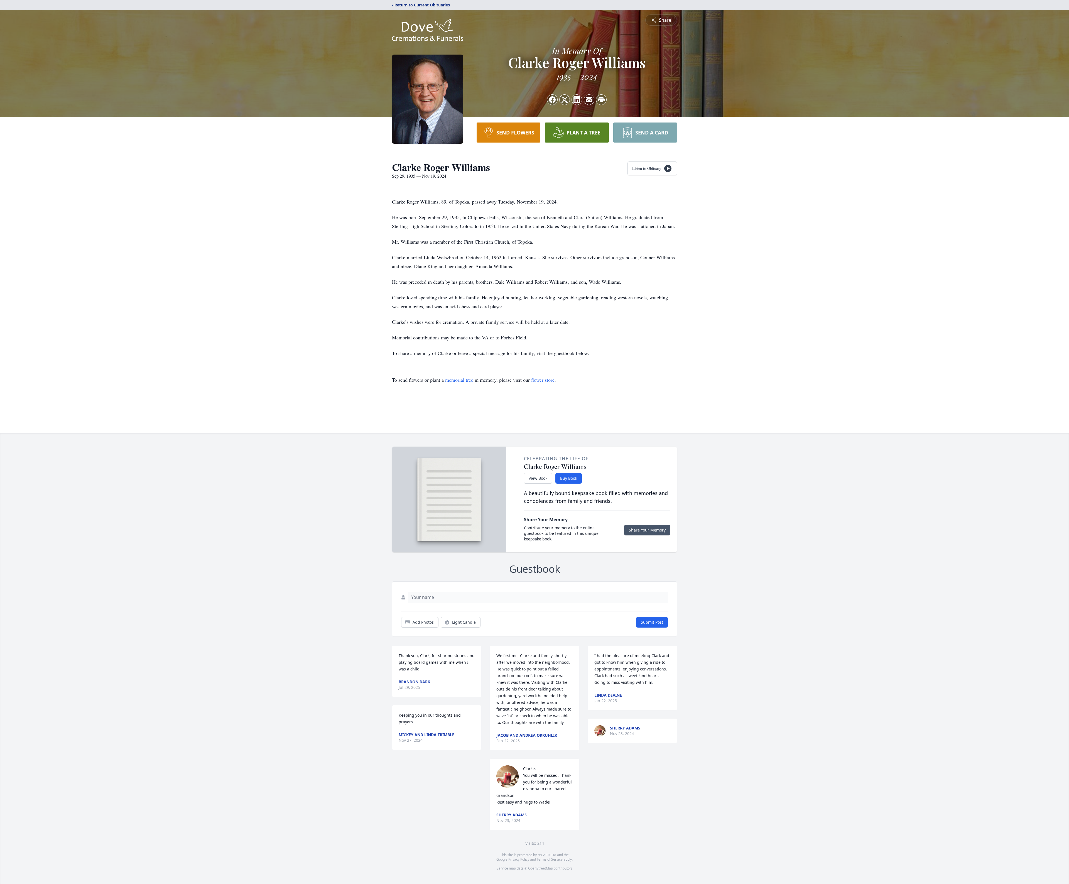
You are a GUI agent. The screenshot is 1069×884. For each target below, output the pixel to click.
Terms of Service (550, 859)
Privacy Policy (518, 859)
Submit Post (652, 622)
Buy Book (568, 478)
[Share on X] (565, 100)
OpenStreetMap (540, 868)
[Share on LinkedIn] (577, 100)
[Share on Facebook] (552, 100)
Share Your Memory (647, 530)
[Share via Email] (589, 100)
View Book (538, 478)
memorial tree (459, 379)
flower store (543, 379)
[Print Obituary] (601, 100)
